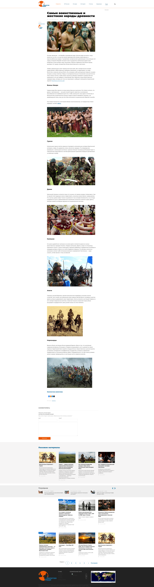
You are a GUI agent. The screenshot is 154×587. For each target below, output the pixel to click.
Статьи (91, 4)
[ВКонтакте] (49, 396)
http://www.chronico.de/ (58, 80)
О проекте (60, 573)
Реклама (60, 575)
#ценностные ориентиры (55, 391)
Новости (58, 4)
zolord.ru (54, 400)
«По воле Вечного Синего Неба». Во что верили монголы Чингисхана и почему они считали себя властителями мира (87, 548)
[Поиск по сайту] (115, 4)
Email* (60, 418)
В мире (75, 4)
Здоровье (99, 4)
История (83, 4)
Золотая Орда (41, 23)
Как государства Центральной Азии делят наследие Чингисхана (106, 466)
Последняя (92, 563)
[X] (54, 396)
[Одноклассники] (50, 396)
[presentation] (112, 488)
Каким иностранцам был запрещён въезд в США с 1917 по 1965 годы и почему (86, 514)
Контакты (60, 577)
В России (66, 4)
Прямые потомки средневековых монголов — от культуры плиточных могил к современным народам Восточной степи (47, 548)
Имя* (39, 418)
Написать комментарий (44, 412)
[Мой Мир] (52, 396)
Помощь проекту (62, 579)
